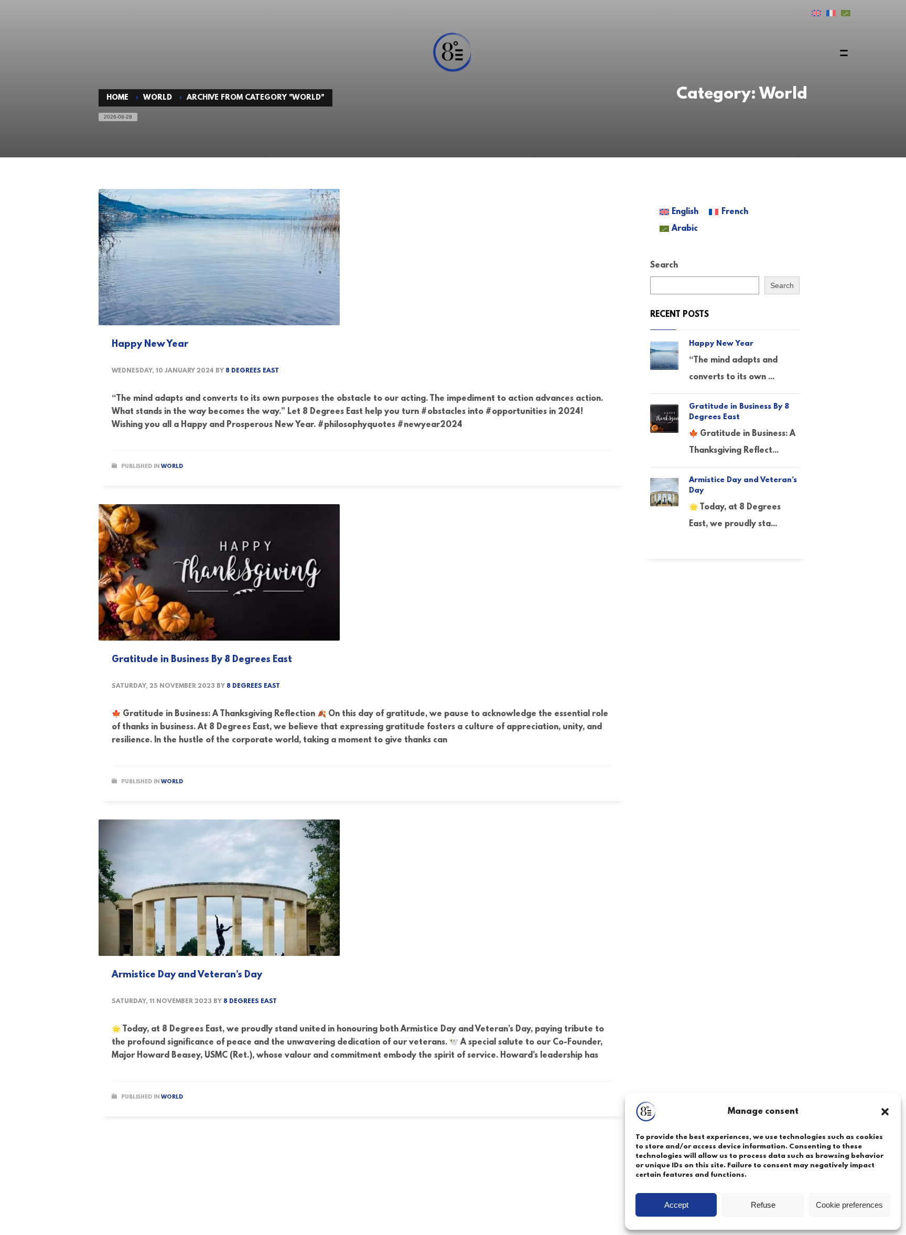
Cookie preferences (849, 1204)
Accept (676, 1204)
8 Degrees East (252, 371)
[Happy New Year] (219, 257)
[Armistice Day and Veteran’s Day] (219, 887)
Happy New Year (150, 344)
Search (664, 265)
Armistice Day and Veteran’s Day (187, 975)
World (172, 466)
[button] (885, 1111)
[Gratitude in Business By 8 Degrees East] (219, 572)
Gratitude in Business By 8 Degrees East (202, 660)
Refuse (763, 1204)
